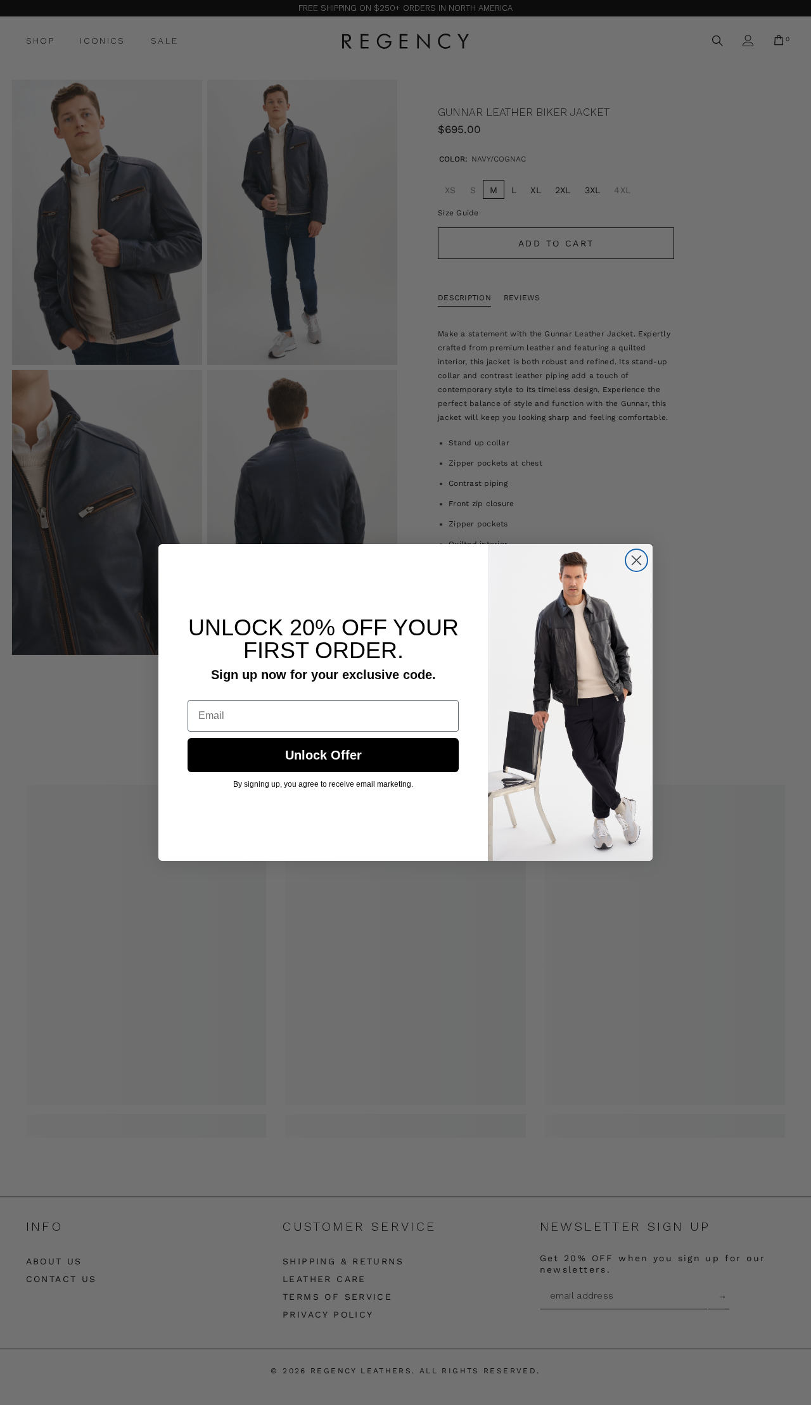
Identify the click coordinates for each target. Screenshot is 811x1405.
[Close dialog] (636, 560)
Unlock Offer (323, 755)
